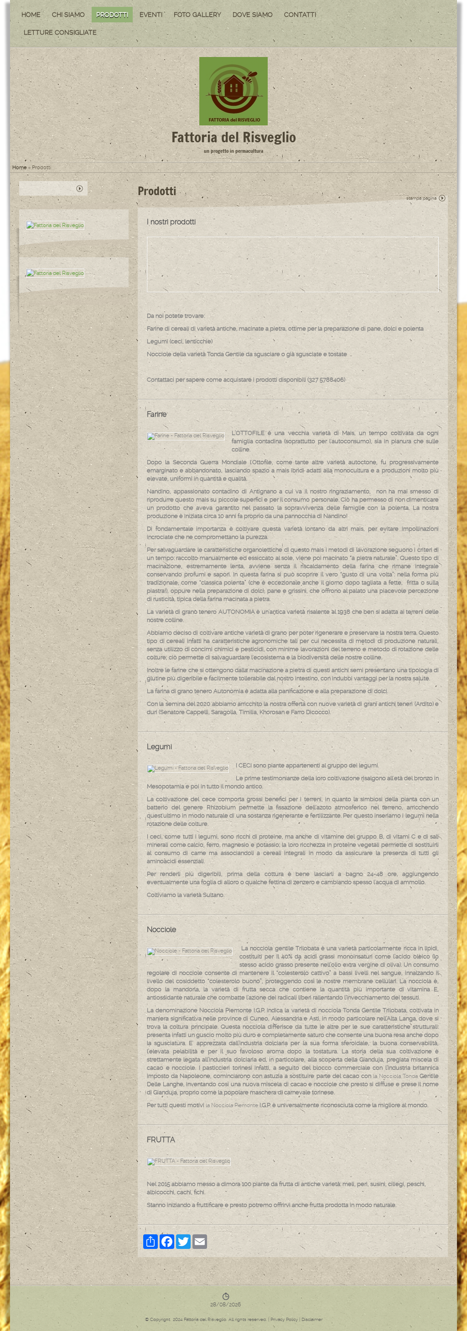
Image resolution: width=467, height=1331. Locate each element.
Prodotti (112, 14)
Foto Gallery (197, 14)
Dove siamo (253, 14)
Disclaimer (311, 1319)
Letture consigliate (60, 32)
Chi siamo (68, 14)
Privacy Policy (284, 1319)
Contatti (300, 14)
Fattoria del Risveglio (233, 137)
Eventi (151, 14)
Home (31, 14)
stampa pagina (421, 198)
